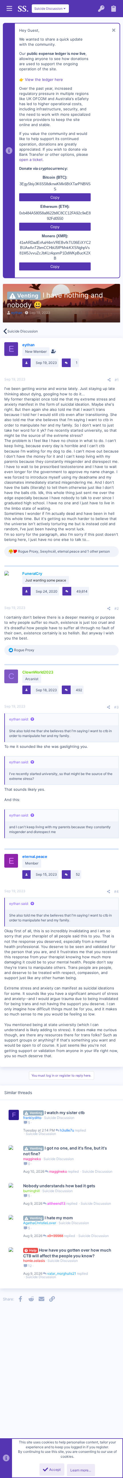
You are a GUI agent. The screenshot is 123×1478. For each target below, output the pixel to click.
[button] (9, 9)
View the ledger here (44, 79)
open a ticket (31, 159)
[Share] (109, 380)
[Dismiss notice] (112, 31)
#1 (117, 380)
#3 (116, 707)
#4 (116, 891)
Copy (54, 197)
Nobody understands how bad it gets (59, 1185)
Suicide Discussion (59, 1118)
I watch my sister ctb (65, 1112)
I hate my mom (59, 1217)
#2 (116, 608)
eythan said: (19, 719)
